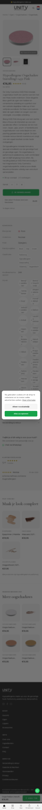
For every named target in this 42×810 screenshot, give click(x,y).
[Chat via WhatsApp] (37, 790)
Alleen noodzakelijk (21, 407)
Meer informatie (28, 400)
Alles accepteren (21, 414)
